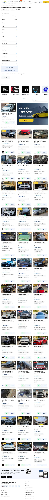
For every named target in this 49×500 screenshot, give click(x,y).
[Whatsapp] (7, 123)
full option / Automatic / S (41, 329)
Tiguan (8, 147)
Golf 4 (40, 354)
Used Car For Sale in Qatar (29, 496)
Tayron (8, 250)
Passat (24, 148)
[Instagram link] (19, 486)
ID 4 (40, 380)
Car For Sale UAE (4, 494)
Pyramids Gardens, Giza (39, 249)
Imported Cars (16, 2)
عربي (41, 2)
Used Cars (9, 2)
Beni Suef (4, 197)
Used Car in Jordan (28, 494)
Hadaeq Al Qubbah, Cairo (39, 433)
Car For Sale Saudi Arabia (5, 496)
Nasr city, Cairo (37, 275)
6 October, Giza (37, 223)
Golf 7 (40, 303)
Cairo (4, 119)
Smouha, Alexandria (6, 223)
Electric (27, 277)
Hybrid (19, 409)
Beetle (24, 251)
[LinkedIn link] (16, 486)
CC (23, 200)
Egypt (4, 486)
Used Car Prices (9, 67)
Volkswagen (8, 119)
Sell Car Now (27, 120)
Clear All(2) (18, 9)
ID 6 (24, 277)
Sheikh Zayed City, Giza (7, 301)
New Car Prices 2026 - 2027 (9, 70)
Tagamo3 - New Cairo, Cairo (23, 171)
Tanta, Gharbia (21, 406)
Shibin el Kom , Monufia (39, 352)
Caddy (12, 119)
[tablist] (24, 74)
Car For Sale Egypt (4, 492)
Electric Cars (20, 2)
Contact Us (27, 485)
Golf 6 (35, 277)
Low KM (28, 173)
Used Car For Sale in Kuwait (29, 492)
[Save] (14, 104)
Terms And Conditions (28, 487)
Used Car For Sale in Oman (29, 497)
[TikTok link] (13, 486)
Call (13, 122)
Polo (35, 225)
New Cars (12, 2)
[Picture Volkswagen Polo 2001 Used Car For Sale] (40, 212)
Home (26, 483)
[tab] (3, 74)
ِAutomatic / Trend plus (38, 461)
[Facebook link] (10, 486)
